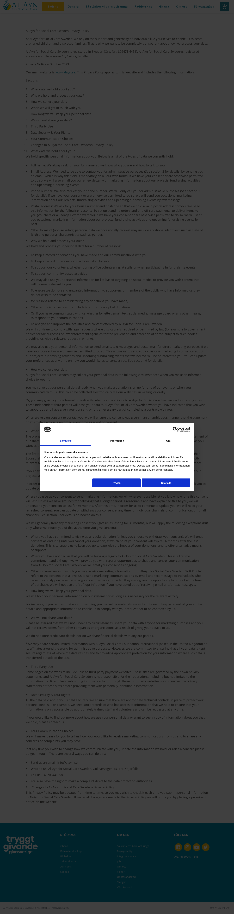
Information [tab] (117, 440)
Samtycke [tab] (66, 440)
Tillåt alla (166, 482)
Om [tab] (168, 440)
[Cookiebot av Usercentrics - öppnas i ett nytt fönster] (175, 429)
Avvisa (116, 482)
